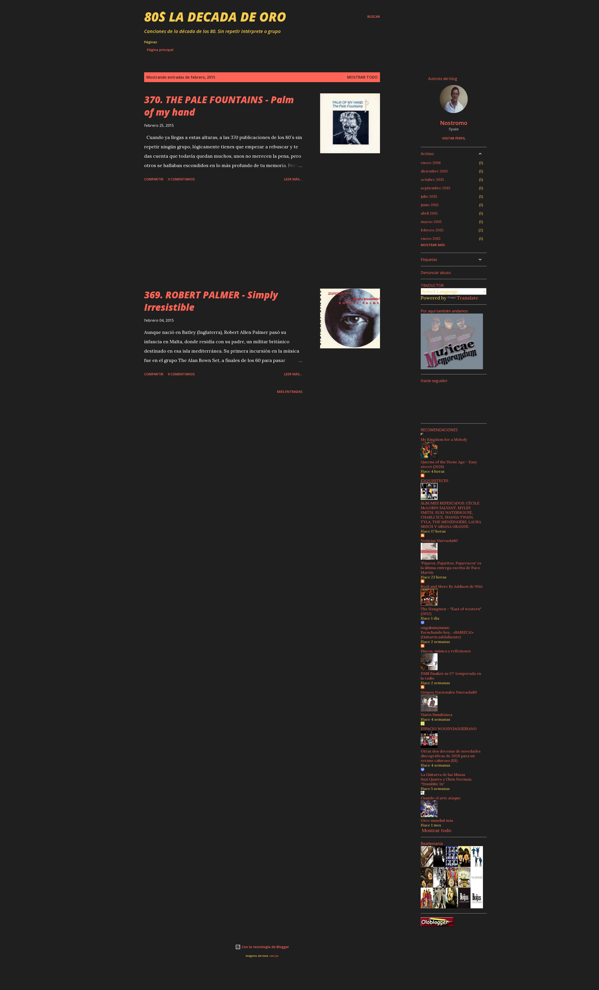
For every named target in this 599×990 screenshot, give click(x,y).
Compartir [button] (153, 179)
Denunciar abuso (436, 272)
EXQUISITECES (434, 480)
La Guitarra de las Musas (443, 774)
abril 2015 (429, 213)
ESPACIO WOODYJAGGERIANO (449, 728)
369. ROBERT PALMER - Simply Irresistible (211, 301)
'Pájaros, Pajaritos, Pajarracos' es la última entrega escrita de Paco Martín (451, 568)
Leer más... (293, 179)
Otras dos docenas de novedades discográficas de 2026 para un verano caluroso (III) (451, 756)
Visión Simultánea (436, 714)
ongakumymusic (435, 627)
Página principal (160, 49)
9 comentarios (181, 374)
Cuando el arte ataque (440, 798)
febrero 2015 (432, 230)
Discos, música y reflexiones (446, 651)
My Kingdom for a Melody (444, 439)
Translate (467, 298)
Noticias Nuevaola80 (439, 540)
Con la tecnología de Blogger (265, 947)
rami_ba (274, 955)
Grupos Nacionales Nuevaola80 (449, 692)
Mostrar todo (362, 77)
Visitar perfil (453, 138)
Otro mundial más (437, 820)
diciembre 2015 (434, 171)
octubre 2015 (432, 179)
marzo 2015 (431, 221)
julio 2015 (429, 196)
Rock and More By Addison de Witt (452, 586)
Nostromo (453, 123)
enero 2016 (431, 162)
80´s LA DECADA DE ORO (215, 16)
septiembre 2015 (435, 188)
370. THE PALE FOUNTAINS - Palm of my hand (219, 105)
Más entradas (289, 391)
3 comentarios (181, 179)
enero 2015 (430, 238)
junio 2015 (429, 204)
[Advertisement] (223, 236)
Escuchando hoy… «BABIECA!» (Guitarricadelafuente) (447, 634)
